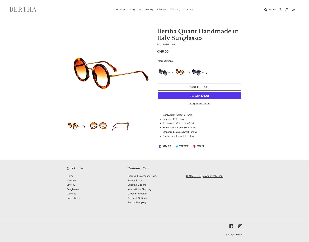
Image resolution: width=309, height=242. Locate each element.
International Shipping (139, 189)
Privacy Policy (135, 180)
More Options (165, 60)
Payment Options (137, 198)
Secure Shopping (137, 202)
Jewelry (71, 184)
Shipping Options (137, 184)
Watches (71, 180)
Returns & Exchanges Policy (142, 176)
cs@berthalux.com (213, 176)
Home (70, 176)
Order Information (137, 193)
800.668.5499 (193, 176)
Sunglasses (73, 189)
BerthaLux (237, 235)
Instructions (73, 198)
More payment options (199, 103)
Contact (71, 193)
